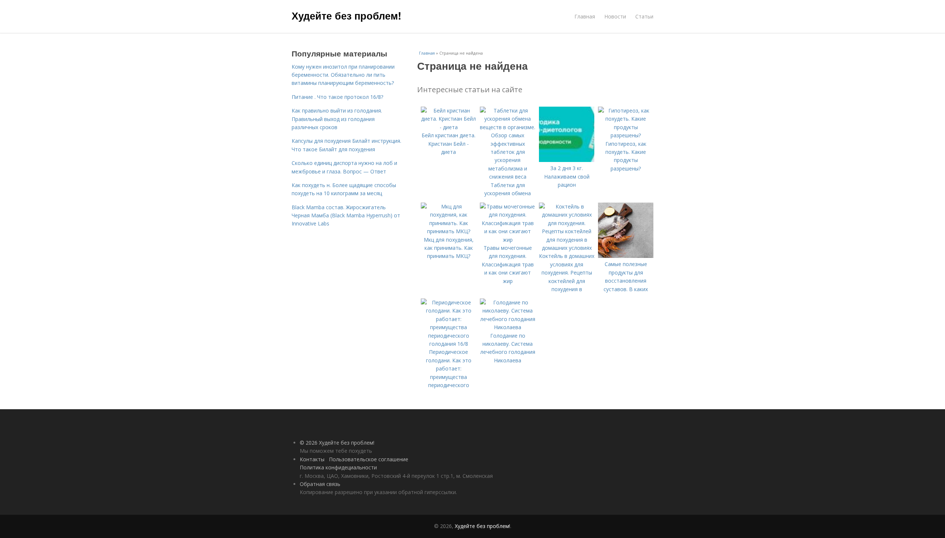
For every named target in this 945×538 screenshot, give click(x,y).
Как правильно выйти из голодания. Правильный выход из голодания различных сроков (337, 119)
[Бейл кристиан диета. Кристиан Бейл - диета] (448, 127)
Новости (615, 16)
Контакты (312, 459)
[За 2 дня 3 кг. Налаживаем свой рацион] (566, 159)
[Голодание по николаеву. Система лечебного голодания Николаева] (507, 327)
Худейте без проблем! (346, 15)
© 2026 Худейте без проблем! (337, 442)
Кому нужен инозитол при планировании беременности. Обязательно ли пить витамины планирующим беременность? (343, 75)
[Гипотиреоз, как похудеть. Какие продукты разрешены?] (625, 135)
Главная (584, 16)
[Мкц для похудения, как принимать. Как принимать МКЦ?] (448, 231)
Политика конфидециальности (338, 467)
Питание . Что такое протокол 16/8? (337, 96)
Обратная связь (320, 483)
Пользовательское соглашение (368, 459)
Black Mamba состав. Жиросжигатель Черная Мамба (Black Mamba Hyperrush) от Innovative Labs (346, 215)
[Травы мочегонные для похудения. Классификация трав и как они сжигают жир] (507, 239)
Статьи (644, 16)
